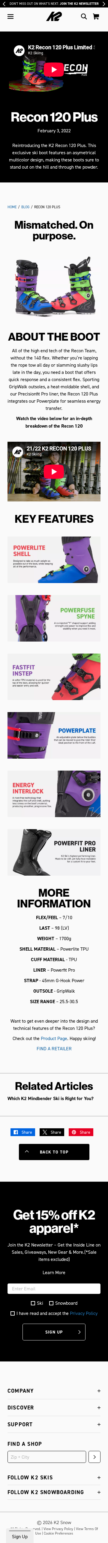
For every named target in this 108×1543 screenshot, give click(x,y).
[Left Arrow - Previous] (4, 4)
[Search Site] (84, 17)
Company (21, 1390)
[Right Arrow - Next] (104, 4)
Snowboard (66, 1303)
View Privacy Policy (58, 1528)
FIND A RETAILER (54, 1048)
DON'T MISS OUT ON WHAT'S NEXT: (54, 4)
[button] (10, 17)
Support (20, 1424)
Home (12, 207)
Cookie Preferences (58, 1533)
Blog (25, 207)
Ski (40, 1303)
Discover (21, 1407)
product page (54, 1038)
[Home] (54, 16)
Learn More (54, 1272)
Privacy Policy (84, 1313)
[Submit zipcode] (94, 1457)
